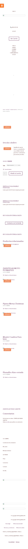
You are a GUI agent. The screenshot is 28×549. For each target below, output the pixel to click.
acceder (7, 422)
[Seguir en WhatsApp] (17, 22)
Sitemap (17, 542)
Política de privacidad (18, 523)
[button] (7, 169)
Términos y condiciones (9, 527)
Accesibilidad (11, 542)
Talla (4, 165)
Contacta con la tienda (14, 223)
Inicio (4, 109)
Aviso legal (8, 523)
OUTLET (7, 109)
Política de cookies (20, 527)
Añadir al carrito (15, 173)
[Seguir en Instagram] (14, 22)
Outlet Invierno (13, 109)
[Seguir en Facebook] (11, 22)
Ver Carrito (14, 38)
